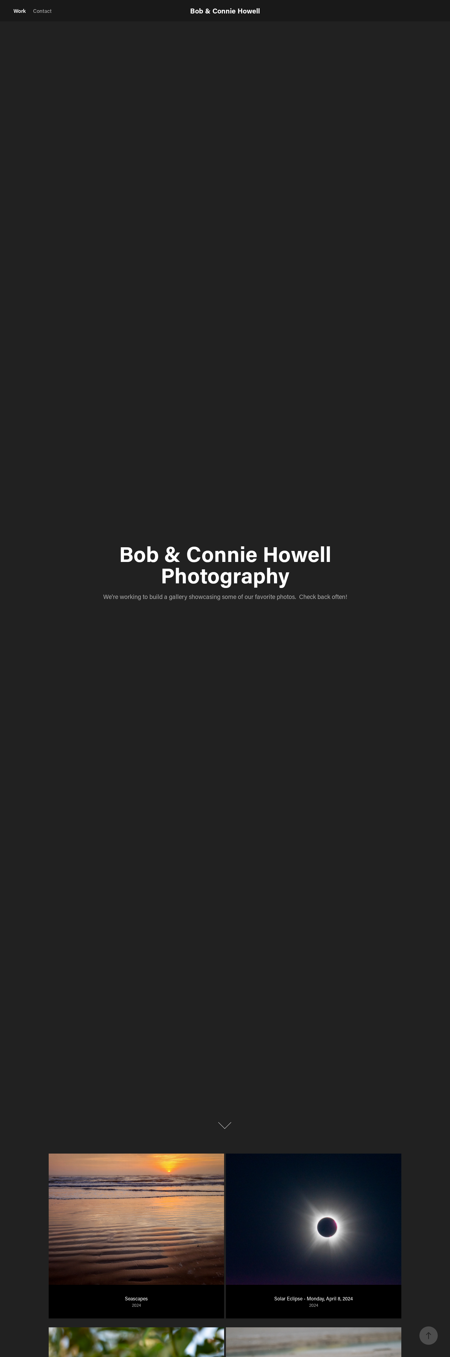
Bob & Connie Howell (225, 10)
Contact (42, 10)
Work (19, 10)
